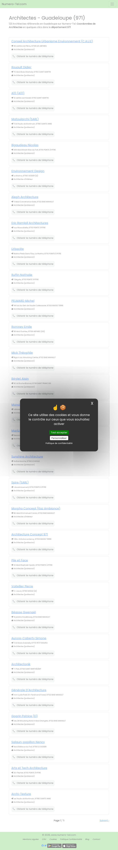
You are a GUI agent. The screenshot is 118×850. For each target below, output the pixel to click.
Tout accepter (59, 432)
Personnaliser (59, 438)
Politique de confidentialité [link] (59, 443)
